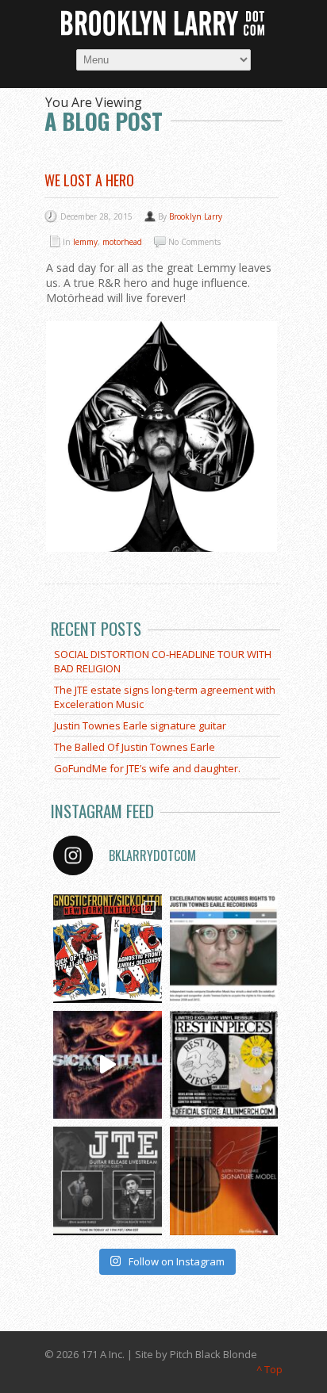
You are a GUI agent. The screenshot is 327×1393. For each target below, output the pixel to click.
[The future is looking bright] (224, 948)
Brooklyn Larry (195, 216)
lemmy (85, 241)
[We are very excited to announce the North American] (107, 948)
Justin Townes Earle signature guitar (140, 725)
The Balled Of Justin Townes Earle (134, 747)
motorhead (122, 241)
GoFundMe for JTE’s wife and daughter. (147, 768)
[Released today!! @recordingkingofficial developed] (224, 1181)
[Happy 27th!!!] (107, 1065)
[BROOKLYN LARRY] (163, 23)
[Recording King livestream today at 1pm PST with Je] (107, 1181)
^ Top (269, 1369)
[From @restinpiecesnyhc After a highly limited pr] (224, 1065)
